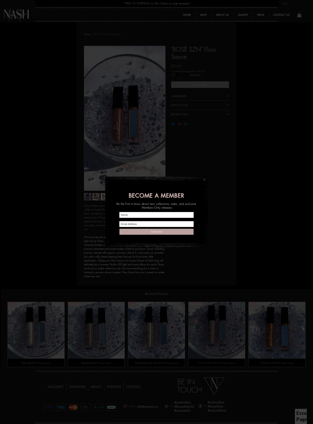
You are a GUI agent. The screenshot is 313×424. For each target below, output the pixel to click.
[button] (204, 180)
